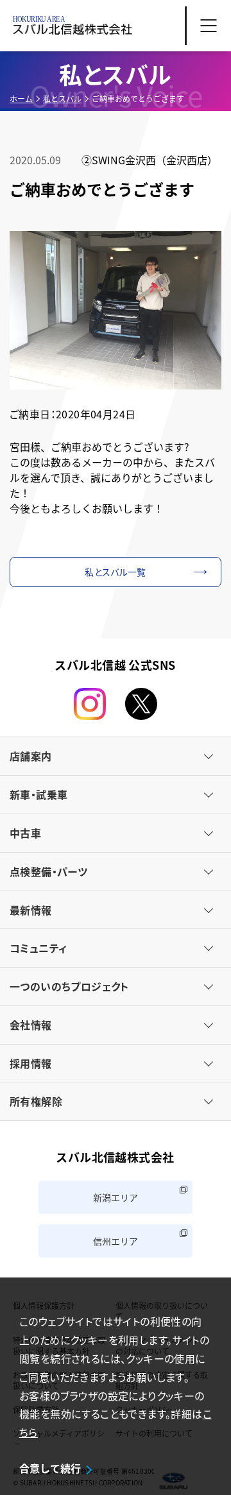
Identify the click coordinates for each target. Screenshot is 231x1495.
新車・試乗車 (38, 794)
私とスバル (62, 98)
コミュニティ (38, 947)
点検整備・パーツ (48, 871)
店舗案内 (31, 756)
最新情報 (31, 910)
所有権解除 (36, 1101)
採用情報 (31, 1063)
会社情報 (31, 1024)
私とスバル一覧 (115, 571)
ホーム (21, 98)
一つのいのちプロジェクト (69, 986)
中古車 (25, 833)
